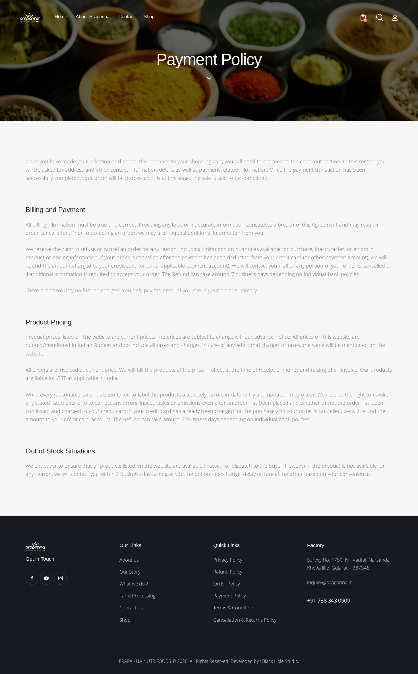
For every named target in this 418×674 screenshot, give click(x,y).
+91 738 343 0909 (328, 600)
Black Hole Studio (280, 661)
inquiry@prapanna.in (330, 582)
